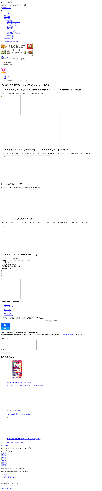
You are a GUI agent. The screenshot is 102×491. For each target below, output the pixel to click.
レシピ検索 (7, 17)
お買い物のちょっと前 (13, 22)
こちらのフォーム (67, 335)
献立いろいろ (11, 30)
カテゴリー (7, 18)
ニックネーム (4, 338)
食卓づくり (10, 27)
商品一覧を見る (5, 445)
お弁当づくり (11, 35)
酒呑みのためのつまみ (13, 33)
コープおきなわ (8, 315)
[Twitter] (51, 328)
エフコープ (7, 305)
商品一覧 (6, 77)
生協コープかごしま (9, 313)
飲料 (5, 78)
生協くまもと (7, 310)
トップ (6, 75)
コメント (3, 350)
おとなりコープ (8, 38)
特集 (5, 15)
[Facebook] (51, 325)
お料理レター (11, 20)
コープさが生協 (8, 306)
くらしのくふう (11, 23)
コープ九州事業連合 (9, 477)
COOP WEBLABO (9, 476)
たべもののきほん (12, 25)
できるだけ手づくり (12, 32)
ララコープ (7, 308)
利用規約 (6, 474)
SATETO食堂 (10, 37)
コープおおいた (8, 311)
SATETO (9, 13)
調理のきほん (11, 28)
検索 (23, 58)
